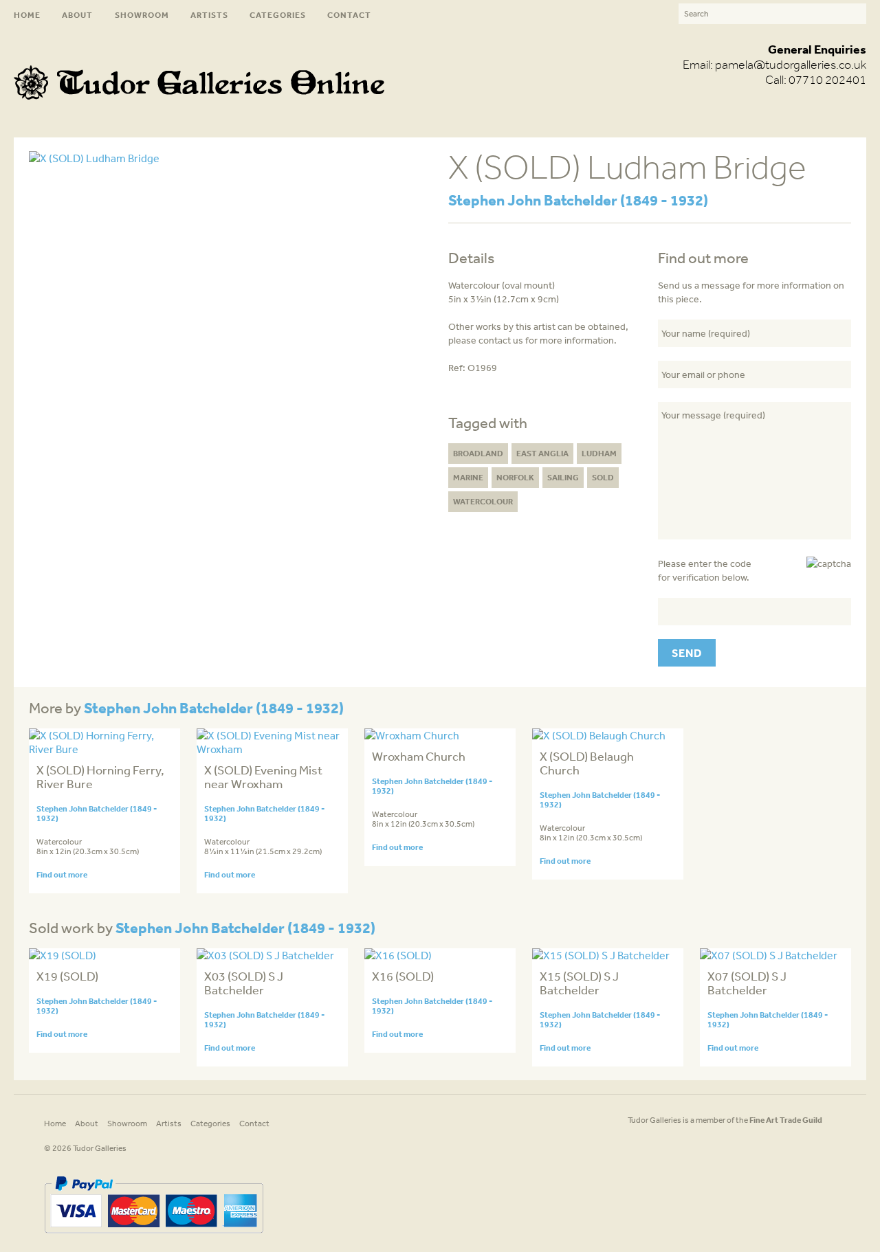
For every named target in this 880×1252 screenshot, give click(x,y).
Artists (209, 15)
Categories (278, 15)
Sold (603, 477)
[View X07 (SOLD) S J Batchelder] (768, 955)
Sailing (563, 477)
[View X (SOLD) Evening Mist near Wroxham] (272, 749)
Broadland (478, 453)
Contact (349, 15)
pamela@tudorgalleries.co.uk (790, 64)
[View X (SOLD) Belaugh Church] (599, 735)
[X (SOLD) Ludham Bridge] (94, 158)
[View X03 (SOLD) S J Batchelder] (265, 955)
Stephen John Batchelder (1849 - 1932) (578, 199)
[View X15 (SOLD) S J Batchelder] (601, 955)
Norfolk (515, 477)
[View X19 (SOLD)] (62, 955)
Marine (468, 477)
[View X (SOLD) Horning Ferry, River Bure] (104, 749)
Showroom (142, 15)
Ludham (599, 453)
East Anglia (542, 453)
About (77, 15)
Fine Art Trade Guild (785, 1120)
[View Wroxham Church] (411, 735)
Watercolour (483, 501)
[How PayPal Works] (153, 1238)
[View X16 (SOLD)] (398, 955)
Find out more (61, 874)
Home (27, 15)
